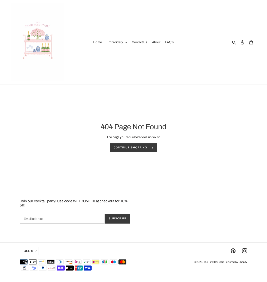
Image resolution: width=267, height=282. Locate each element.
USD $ (28, 251)
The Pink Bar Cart (214, 262)
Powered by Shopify (235, 262)
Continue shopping (130, 147)
